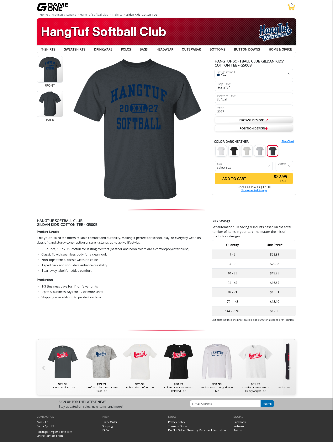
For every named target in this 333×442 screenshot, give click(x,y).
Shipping (107, 426)
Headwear (164, 49)
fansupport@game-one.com (54, 432)
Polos (126, 49)
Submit (267, 404)
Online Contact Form (50, 436)
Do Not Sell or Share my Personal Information (197, 430)
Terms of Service (178, 426)
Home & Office (280, 49)
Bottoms (217, 49)
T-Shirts (48, 49)
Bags (144, 49)
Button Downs (247, 49)
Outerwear (191, 49)
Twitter (238, 430)
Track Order (109, 422)
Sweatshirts (74, 49)
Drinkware (103, 49)
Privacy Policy (176, 422)
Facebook (240, 422)
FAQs (105, 430)
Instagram (240, 426)
